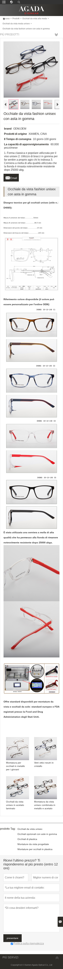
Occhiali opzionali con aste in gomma (37, 834)
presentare (12, 938)
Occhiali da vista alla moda (34, 18)
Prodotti (15, 18)
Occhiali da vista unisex (29, 829)
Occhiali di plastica (27, 839)
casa (6, 18)
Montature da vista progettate (33, 844)
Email (11, 177)
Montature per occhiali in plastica (34, 849)
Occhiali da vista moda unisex (16, 23)
